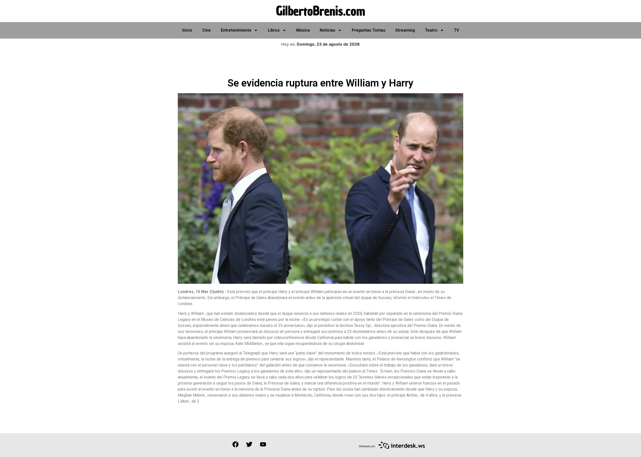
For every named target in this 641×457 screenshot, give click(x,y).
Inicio (187, 30)
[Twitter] (249, 444)
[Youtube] (263, 444)
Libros (274, 30)
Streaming (405, 30)
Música (303, 30)
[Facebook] (235, 444)
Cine (206, 30)
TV (456, 30)
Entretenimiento (236, 30)
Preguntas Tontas (368, 30)
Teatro (431, 30)
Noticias (327, 30)
